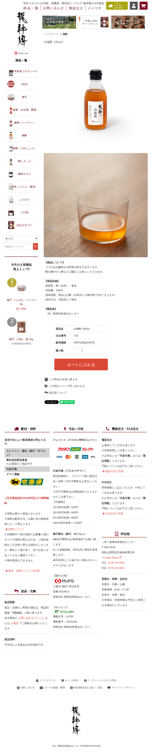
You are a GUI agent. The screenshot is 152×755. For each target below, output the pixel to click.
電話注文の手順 (114, 471)
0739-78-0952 (116, 567)
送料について (16, 529)
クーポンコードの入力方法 (101, 680)
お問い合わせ (27, 687)
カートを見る (71, 680)
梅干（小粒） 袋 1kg (21, 339)
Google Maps (111, 557)
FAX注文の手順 (114, 513)
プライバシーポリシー (122, 687)
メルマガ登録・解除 (54, 687)
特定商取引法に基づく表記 (87, 687)
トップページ (51, 34)
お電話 (14, 623)
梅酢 (65, 34)
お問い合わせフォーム (31, 617)
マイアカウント (47, 680)
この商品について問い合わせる (66, 385)
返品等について (57, 392)
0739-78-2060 (116, 562)
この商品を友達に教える (62, 379)
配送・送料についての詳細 (23, 570)
